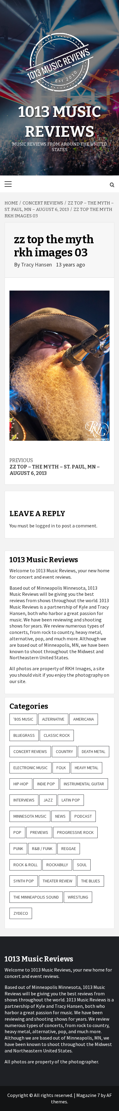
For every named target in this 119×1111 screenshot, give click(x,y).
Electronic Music (30, 767)
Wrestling (78, 897)
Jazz (48, 800)
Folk (61, 767)
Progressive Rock (75, 832)
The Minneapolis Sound (36, 897)
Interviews (23, 800)
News (60, 816)
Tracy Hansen (37, 264)
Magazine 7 (88, 1095)
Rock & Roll (25, 864)
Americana (83, 719)
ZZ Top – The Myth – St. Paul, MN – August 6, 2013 (54, 467)
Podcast (83, 816)
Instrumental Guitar (84, 784)
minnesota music (29, 816)
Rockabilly (57, 864)
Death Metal (93, 751)
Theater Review (57, 881)
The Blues (90, 881)
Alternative (53, 719)
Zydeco (20, 913)
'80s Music (23, 719)
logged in (45, 526)
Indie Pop (46, 784)
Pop (17, 832)
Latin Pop (71, 800)
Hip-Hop (20, 784)
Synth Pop (23, 881)
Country (64, 751)
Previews (39, 832)
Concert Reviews (30, 751)
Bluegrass (24, 735)
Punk (18, 848)
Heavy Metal (86, 767)
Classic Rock (57, 735)
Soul (82, 864)
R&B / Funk (42, 848)
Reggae (68, 848)
